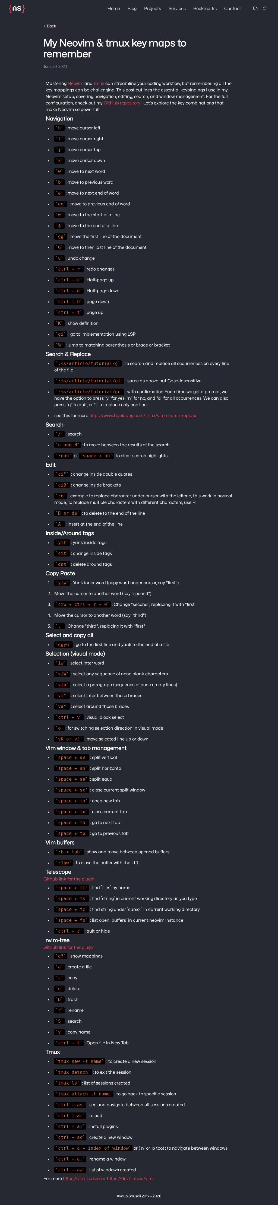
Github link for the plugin (68, 879)
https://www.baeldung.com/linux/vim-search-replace (143, 416)
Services (177, 9)
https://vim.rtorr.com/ (84, 1179)
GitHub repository (122, 103)
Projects (152, 9)
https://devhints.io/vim (130, 1179)
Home (114, 9)
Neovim (75, 83)
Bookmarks (205, 9)
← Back (49, 26)
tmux (99, 83)
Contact (232, 9)
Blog (132, 9)
